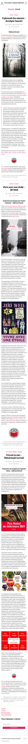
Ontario (8, 177)
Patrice (13, 421)
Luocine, (19, 152)
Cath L (10, 152)
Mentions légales (5, 713)
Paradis (3, 687)
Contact (3, 711)
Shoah (14, 445)
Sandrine (7, 421)
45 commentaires (15, 27)
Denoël (12, 175)
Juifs (21, 443)
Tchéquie (16, 184)
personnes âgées (14, 177)
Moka (7, 693)
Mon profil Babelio (6, 715)
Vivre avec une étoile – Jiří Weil (14, 188)
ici (4, 685)
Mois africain (12, 700)
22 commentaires (15, 464)
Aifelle (6, 152)
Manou (23, 152)
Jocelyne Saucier (22, 175)
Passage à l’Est (14, 216)
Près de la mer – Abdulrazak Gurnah (14, 456)
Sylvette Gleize (6, 701)
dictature (24, 697)
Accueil (3, 709)
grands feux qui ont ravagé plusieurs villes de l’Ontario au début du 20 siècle (14, 95)
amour (4, 175)
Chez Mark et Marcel (18, 419)
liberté (4, 177)
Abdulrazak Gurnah (7, 697)
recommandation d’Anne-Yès (15, 206)
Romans (16, 15)
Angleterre (9, 452)
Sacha (10, 24)
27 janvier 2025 (18, 193)
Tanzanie (19, 452)
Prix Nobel (17, 700)
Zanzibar (12, 701)
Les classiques (13, 698)
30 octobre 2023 (18, 461)
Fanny (3, 693)
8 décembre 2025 (19, 24)
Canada (12, 15)
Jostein (14, 152)
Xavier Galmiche (19, 445)
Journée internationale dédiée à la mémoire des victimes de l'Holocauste (14, 442)
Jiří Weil (8, 442)
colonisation (15, 697)
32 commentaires (15, 196)
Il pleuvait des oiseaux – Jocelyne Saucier (14, 19)
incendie (16, 175)
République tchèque (7, 445)
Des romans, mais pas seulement (14, 3)
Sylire (3, 154)
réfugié (21, 700)
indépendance (6, 698)
